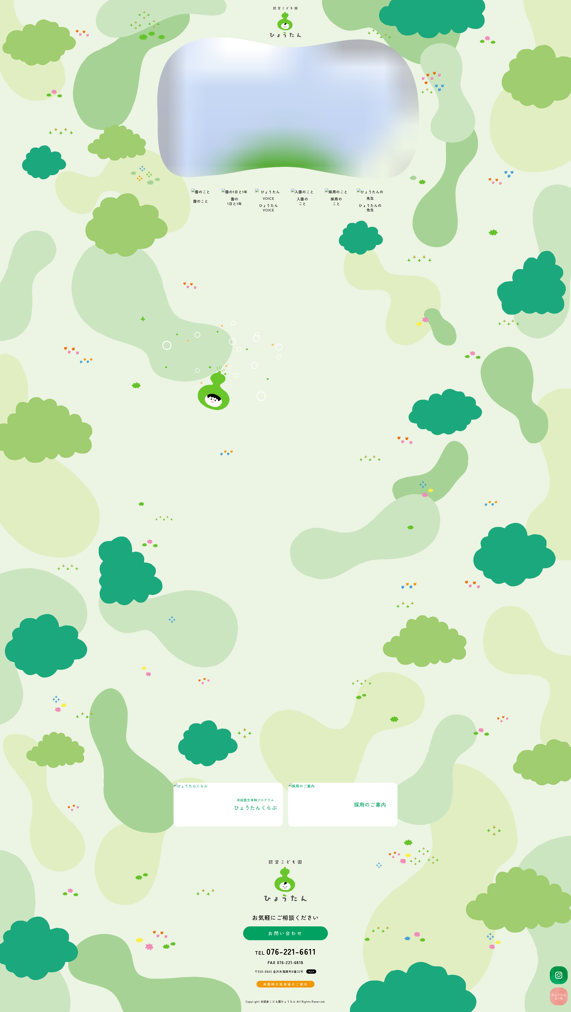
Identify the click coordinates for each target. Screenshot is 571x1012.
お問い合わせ (285, 933)
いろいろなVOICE (285, 739)
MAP (311, 971)
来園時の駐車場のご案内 (285, 984)
